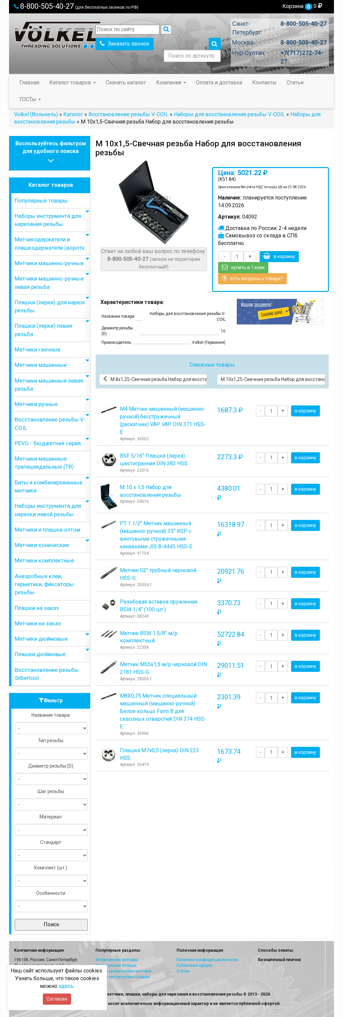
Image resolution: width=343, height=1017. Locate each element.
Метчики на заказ (38, 623)
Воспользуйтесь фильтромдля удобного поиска (50, 147)
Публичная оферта (194, 965)
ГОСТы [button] (28, 99)
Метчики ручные (36, 404)
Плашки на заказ (37, 608)
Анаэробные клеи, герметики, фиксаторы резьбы (44, 584)
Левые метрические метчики (123, 971)
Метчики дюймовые (41, 638)
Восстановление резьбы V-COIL (128, 114)
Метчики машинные (41, 365)
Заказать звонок (128, 44)
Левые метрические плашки (122, 976)
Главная (29, 82)
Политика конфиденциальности (207, 959)
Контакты (264, 82)
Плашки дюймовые (40, 654)
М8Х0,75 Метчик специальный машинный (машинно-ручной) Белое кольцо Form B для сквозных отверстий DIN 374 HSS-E (163, 711)
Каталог (73, 114)
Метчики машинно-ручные (49, 263)
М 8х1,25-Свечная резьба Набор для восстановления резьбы (159, 379)
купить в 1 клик (248, 267)
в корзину (284, 256)
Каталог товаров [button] (70, 82)
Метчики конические (42, 545)
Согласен (57, 999)
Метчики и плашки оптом (47, 529)
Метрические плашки (115, 965)
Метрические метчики (116, 959)
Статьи (295, 82)
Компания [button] (169, 82)
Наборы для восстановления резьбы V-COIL (229, 114)
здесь (66, 986)
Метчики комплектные (44, 560)
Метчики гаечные (37, 349)
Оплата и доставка (219, 82)
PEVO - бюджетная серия (48, 443)
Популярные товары (41, 200)
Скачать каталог (126, 82)
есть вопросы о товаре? (256, 278)
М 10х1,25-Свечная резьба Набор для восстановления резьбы (273, 379)
